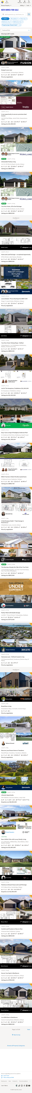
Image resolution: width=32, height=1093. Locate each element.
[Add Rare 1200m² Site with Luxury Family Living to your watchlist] (30, 806)
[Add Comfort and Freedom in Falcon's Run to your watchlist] (30, 896)
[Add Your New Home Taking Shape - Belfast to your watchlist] (30, 310)
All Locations (14, 18)
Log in (28, 2)
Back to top (17, 1035)
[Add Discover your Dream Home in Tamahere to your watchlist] (30, 718)
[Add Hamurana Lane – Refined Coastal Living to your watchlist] (30, 624)
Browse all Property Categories (16, 1045)
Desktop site (4, 1081)
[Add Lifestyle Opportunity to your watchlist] (30, 762)
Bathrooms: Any (17, 22)
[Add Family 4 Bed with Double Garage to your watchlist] (30, 580)
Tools (27, 5)
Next (28, 1029)
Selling (22, 5)
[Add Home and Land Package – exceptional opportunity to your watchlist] (30, 222)
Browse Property (5, 5)
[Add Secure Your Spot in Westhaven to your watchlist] (30, 940)
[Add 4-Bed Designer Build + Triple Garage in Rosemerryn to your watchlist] (30, 488)
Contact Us (15, 1081)
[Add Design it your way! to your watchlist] (30, 37)
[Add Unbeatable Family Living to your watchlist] (30, 128)
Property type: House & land (9, 25)
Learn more (6, 1075)
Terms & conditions (23, 1081)
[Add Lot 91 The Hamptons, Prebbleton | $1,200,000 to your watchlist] (30, 356)
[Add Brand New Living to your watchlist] (30, 673)
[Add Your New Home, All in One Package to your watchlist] (30, 173)
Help (10, 1081)
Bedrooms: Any (6, 22)
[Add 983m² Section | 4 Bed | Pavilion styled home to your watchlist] (30, 444)
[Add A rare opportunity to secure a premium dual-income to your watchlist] (30, 81)
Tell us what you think (8, 1077)
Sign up (24, 2)
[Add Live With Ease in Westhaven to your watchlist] (30, 985)
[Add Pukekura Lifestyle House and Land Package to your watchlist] (30, 852)
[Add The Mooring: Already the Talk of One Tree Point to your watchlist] (30, 534)
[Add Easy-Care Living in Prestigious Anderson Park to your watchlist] (30, 400)
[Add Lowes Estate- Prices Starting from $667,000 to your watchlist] (30, 266)
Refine (5, 18)
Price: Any (23, 18)
